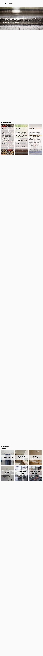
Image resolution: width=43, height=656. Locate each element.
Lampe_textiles (7, 3)
